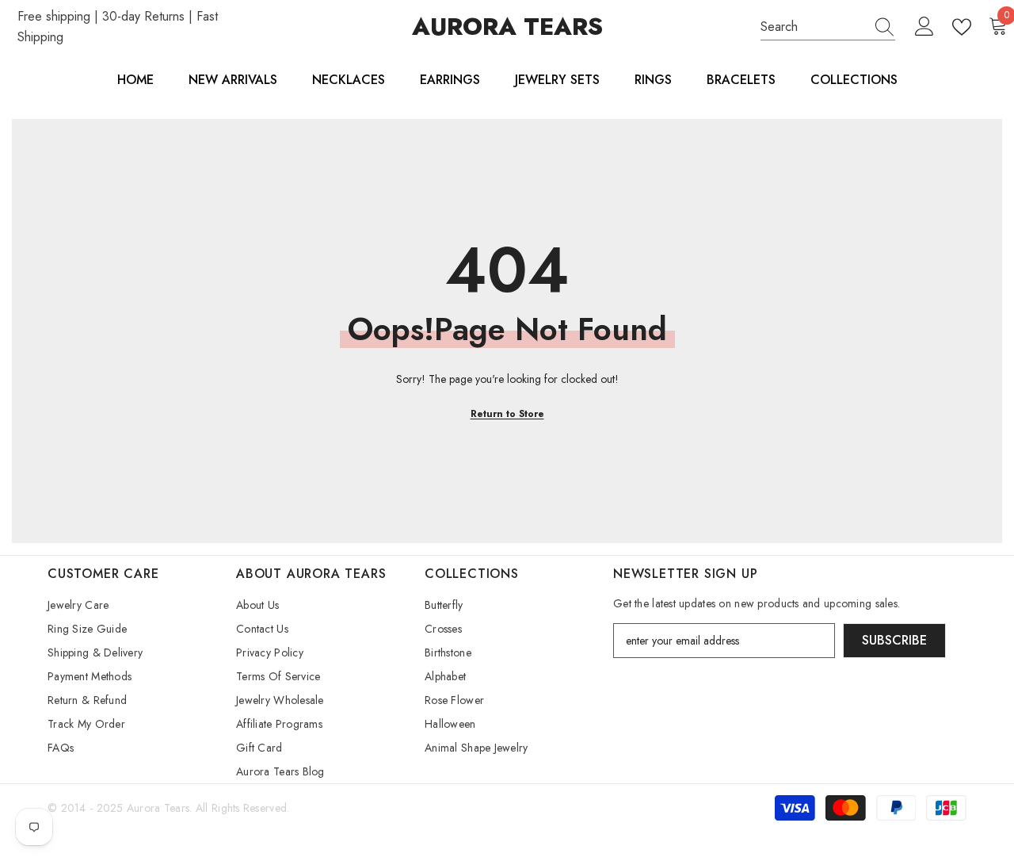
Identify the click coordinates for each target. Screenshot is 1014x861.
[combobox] (812, 27)
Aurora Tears (158, 808)
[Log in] (924, 26)
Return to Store (507, 414)
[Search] (827, 27)
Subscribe (894, 640)
